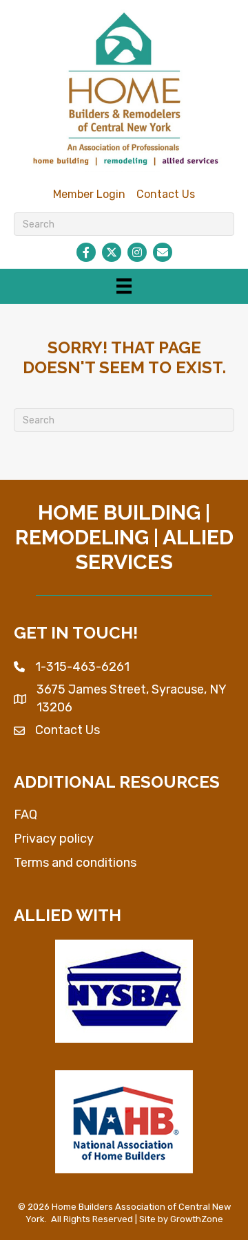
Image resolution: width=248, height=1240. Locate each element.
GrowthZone (196, 1219)
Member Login (89, 194)
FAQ (25, 814)
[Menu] (124, 286)
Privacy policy (54, 838)
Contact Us (165, 194)
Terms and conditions (75, 862)
